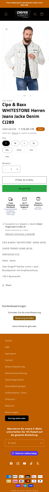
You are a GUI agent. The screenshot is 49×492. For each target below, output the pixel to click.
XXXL (21, 150)
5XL (8, 157)
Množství (6, 163)
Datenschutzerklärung (16, 373)
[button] (6, 14)
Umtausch (10, 399)
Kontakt (9, 360)
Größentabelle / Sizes (16, 392)
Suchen (8, 340)
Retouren (9, 405)
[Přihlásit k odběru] (40, 443)
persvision (21, 490)
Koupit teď (24, 188)
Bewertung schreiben (24, 318)
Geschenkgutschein (14, 379)
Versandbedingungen (15, 386)
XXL (7, 150)
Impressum (10, 353)
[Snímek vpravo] (30, 95)
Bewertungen (11, 412)
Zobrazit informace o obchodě (20, 234)
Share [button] (8, 285)
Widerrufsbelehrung (15, 366)
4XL (32, 150)
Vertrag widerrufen (17, 418)
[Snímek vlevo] (18, 95)
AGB (7, 347)
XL (34, 143)
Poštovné (15, 133)
